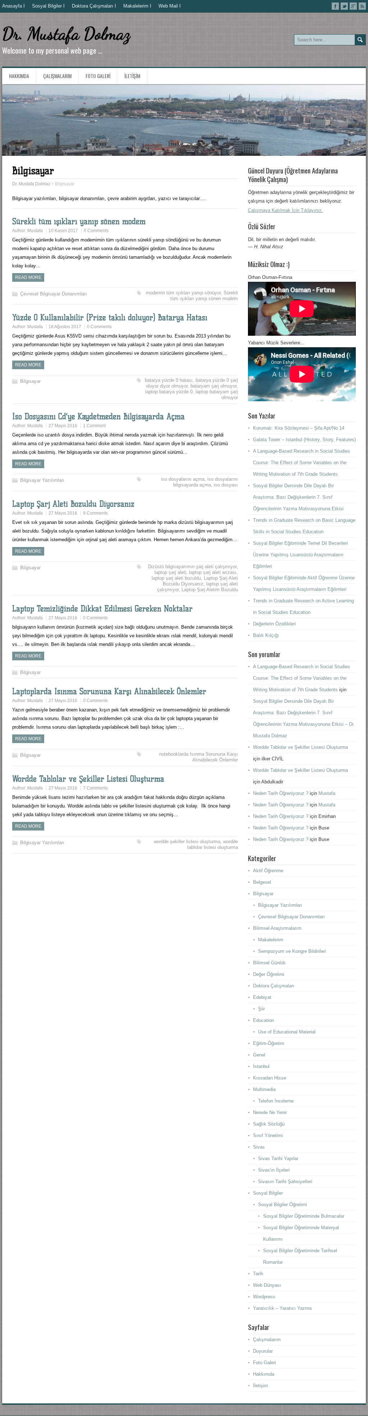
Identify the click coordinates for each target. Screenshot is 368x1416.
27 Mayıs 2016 (63, 425)
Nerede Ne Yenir (270, 1112)
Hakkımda (19, 76)
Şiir (261, 1009)
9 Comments (95, 513)
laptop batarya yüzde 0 (169, 391)
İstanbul (261, 1066)
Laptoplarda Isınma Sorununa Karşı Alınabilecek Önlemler (109, 691)
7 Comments (95, 788)
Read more (28, 277)
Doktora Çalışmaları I (94, 6)
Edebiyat (262, 997)
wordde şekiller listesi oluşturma (187, 841)
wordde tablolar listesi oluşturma (212, 844)
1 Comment (94, 425)
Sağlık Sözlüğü (269, 1124)
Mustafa (35, 230)
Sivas (259, 1147)
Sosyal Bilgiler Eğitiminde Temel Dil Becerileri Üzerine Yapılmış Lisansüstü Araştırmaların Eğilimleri (300, 554)
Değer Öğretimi (268, 974)
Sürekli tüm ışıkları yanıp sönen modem (79, 221)
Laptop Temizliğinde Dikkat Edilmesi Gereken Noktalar (102, 608)
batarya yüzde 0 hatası (169, 380)
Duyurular (263, 1351)
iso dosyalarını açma (182, 479)
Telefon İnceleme (276, 1101)
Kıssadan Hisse (269, 1078)
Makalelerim (270, 939)
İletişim (132, 76)
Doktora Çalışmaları (273, 986)
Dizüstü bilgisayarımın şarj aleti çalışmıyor (192, 566)
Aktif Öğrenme (268, 870)
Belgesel (262, 882)
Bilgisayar (30, 381)
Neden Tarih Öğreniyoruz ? (280, 793)
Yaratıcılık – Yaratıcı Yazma (282, 1308)
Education (263, 1020)
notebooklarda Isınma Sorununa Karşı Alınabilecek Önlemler (198, 757)
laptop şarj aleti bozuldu (176, 578)
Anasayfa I (13, 6)
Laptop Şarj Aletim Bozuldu (209, 589)
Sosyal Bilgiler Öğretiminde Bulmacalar (303, 1216)
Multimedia (264, 1089)
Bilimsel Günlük (269, 962)
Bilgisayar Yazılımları (42, 480)
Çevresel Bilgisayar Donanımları (53, 294)
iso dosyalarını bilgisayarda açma (205, 482)
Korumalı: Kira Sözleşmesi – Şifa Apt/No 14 (298, 428)
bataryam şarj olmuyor (213, 386)
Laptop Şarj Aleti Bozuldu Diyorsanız (73, 503)
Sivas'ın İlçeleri (274, 1170)
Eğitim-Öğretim (268, 1043)
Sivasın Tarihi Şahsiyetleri (285, 1181)
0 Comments (96, 230)
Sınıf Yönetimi (268, 1135)
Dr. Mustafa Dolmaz (66, 33)
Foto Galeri (98, 76)
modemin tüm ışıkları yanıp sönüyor (183, 292)
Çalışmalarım (57, 76)
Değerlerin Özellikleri (274, 623)
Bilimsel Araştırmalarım (277, 928)
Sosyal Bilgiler (268, 1193)
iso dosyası (226, 485)
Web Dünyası (267, 1285)
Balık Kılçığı (266, 635)
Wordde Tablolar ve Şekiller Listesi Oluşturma (88, 778)
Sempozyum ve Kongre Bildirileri (292, 951)
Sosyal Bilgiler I (48, 6)
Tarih (258, 1273)
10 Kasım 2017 (63, 230)
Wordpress (264, 1296)
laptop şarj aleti (170, 572)
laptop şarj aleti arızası (212, 572)
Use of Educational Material (287, 1032)
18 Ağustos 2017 (65, 326)
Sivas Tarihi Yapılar (278, 1158)
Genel (259, 1055)
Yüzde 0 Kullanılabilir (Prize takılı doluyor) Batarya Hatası (109, 317)
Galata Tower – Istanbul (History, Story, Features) (304, 439)
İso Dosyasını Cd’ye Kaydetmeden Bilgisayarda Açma (98, 416)
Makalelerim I (137, 6)
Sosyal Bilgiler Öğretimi (282, 1204)
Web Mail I (169, 6)
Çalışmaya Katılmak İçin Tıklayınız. (285, 210)
